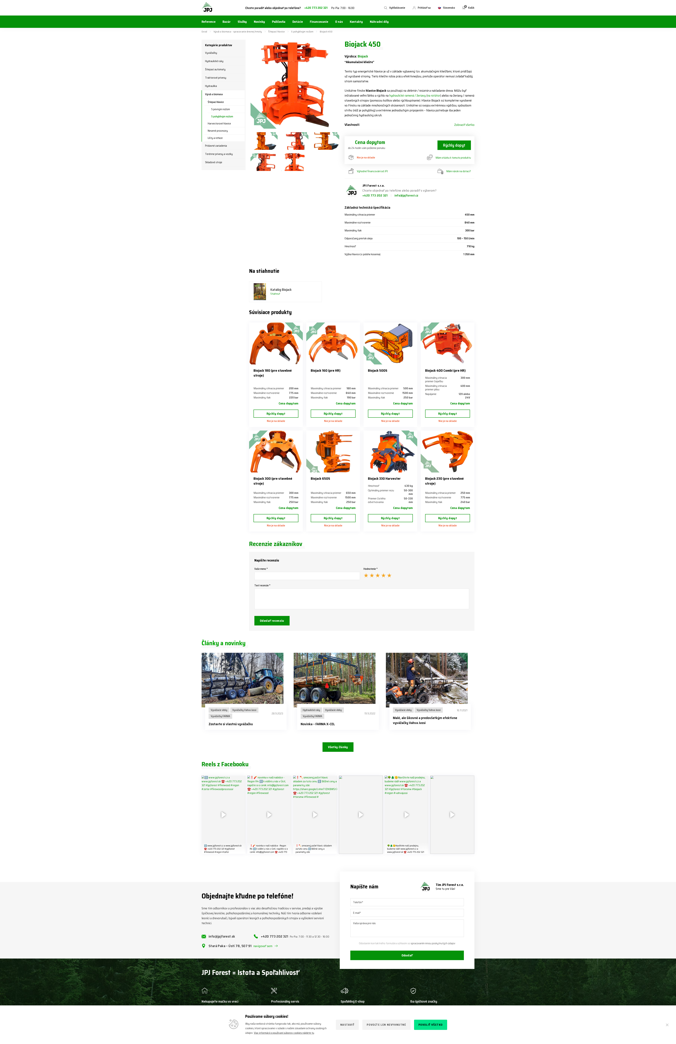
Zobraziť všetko (464, 125)
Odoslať (407, 955)
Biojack (363, 56)
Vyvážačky (211, 53)
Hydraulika (211, 86)
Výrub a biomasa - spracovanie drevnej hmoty (238, 31)
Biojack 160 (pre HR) (325, 370)
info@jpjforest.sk (222, 936)
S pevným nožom (220, 109)
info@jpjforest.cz (406, 195)
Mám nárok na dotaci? (458, 171)
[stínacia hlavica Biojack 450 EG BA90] (294, 141)
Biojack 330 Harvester (384, 478)
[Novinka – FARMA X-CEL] (338, 680)
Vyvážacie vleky (219, 710)
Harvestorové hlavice (219, 123)
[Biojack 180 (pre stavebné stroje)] (276, 343)
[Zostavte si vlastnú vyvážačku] (246, 680)
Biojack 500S (377, 370)
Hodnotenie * (371, 569)
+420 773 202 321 (316, 8)
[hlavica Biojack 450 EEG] (325, 141)
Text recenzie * (262, 585)
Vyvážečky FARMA (220, 716)
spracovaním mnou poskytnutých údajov (433, 943)
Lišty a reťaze (215, 138)
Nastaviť (347, 1024)
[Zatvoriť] (667, 1024)
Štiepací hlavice (276, 31)
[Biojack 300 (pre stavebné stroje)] (276, 451)
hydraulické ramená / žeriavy (407, 95)
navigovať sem (263, 946)
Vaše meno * (261, 569)
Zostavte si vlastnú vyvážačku (231, 723)
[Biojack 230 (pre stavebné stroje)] (447, 451)
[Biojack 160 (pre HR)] (333, 343)
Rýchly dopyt (454, 145)
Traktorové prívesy (215, 78)
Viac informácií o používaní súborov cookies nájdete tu (284, 1033)
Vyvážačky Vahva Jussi (244, 710)
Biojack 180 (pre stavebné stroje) (273, 373)
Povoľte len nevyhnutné (386, 1024)
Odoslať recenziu (272, 620)
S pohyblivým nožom (302, 31)
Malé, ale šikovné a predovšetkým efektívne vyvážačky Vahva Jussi (425, 720)
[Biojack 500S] (390, 343)
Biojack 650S (320, 478)
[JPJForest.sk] (207, 7)
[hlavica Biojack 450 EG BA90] (264, 162)
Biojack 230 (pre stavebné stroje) (444, 481)
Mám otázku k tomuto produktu (453, 157)
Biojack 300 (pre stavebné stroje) (273, 481)
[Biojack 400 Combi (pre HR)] (447, 343)
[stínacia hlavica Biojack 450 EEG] (264, 141)
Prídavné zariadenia (216, 146)
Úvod (204, 31)
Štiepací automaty (215, 69)
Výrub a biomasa (214, 94)
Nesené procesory (218, 131)
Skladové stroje (213, 162)
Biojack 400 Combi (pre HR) (445, 370)
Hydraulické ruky (214, 61)
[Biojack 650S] (333, 451)
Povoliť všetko (430, 1024)
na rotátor (433, 95)
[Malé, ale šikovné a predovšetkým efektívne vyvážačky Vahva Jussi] (430, 680)
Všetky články (338, 747)
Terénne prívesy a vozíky (219, 154)
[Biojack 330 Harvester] (390, 451)
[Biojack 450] (295, 84)
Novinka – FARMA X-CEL (318, 723)
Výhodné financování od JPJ (372, 171)
